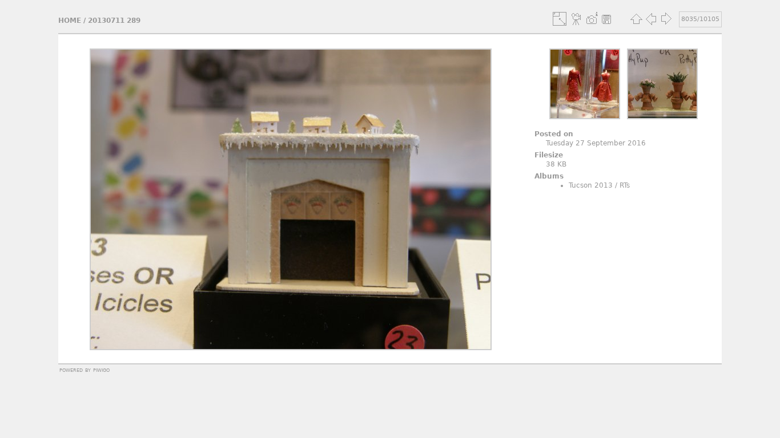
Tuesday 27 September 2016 (596, 143)
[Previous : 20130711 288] (651, 18)
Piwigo (101, 370)
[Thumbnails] (636, 18)
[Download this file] (606, 18)
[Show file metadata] (591, 18)
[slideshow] (576, 18)
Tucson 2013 (591, 185)
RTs (625, 185)
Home (69, 21)
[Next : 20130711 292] (665, 18)
